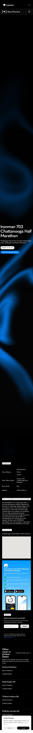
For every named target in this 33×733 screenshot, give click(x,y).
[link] (9, 5)
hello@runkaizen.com (9, 637)
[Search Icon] (29, 11)
